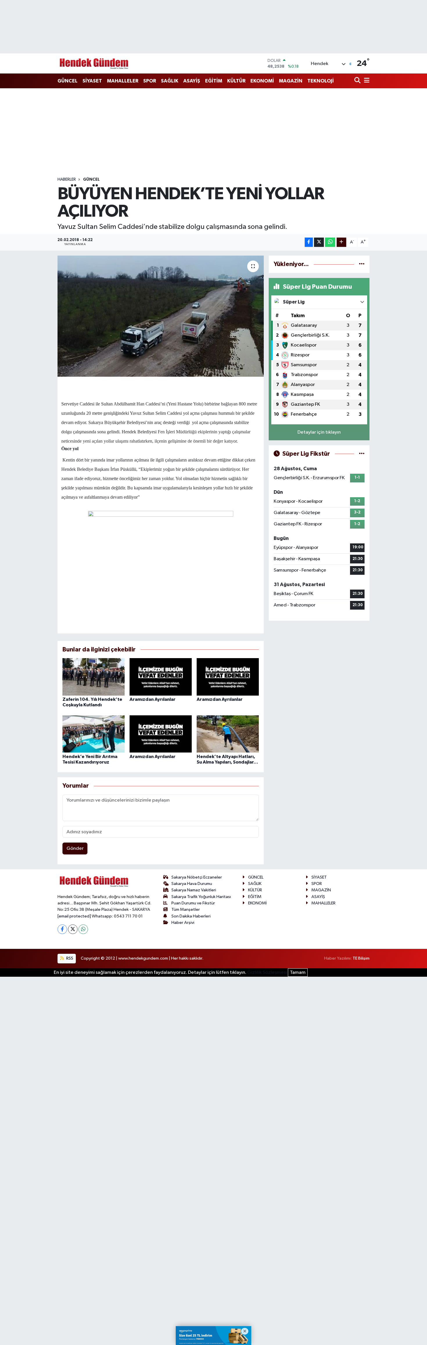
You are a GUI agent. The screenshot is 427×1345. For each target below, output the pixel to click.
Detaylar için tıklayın (319, 432)
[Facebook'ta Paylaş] (309, 242)
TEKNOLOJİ (320, 80)
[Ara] (358, 81)
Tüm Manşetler (185, 909)
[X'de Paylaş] (319, 242)
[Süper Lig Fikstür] (362, 453)
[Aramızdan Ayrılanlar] (161, 676)
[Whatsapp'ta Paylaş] (330, 242)
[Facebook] (62, 929)
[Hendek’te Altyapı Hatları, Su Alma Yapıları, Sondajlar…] (228, 733)
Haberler (67, 179)
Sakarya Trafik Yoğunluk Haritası (201, 897)
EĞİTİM (213, 80)
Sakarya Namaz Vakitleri (193, 890)
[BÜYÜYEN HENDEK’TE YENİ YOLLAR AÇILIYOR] (161, 316)
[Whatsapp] (83, 929)
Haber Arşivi (182, 922)
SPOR (149, 80)
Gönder (75, 848)
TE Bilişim (361, 958)
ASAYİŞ (191, 80)
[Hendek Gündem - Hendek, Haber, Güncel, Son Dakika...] (94, 63)
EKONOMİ (262, 80)
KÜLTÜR (236, 80)
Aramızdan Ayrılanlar (152, 699)
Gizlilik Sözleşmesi (267, 972)
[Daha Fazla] (341, 242)
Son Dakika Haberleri (191, 916)
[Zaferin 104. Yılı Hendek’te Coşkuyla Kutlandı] (93, 676)
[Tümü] (362, 264)
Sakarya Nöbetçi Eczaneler (196, 877)
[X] (73, 929)
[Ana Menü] (366, 81)
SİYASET (92, 80)
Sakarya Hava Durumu (191, 883)
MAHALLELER (122, 80)
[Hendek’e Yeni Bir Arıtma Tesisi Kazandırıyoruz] (93, 733)
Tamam (298, 972)
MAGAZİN (290, 80)
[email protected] (74, 916)
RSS (69, 958)
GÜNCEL (68, 80)
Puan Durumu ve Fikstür (193, 903)
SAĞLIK (169, 80)
